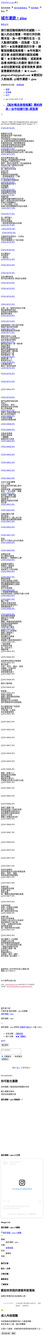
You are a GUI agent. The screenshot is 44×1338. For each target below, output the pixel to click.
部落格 (8, 92)
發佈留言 (5, 1059)
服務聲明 (25, 1306)
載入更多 (5, 1045)
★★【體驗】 (21, 1036)
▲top (3, 1040)
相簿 (7, 89)
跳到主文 (4, 24)
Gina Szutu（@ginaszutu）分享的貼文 (22, 1214)
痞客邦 (23, 1027)
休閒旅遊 (20, 85)
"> (2, 114)
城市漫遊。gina (14, 18)
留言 (28, 1027)
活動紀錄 (19, 1034)
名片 (7, 95)
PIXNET (11, 1303)
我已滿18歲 (6, 1333)
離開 (13, 1333)
